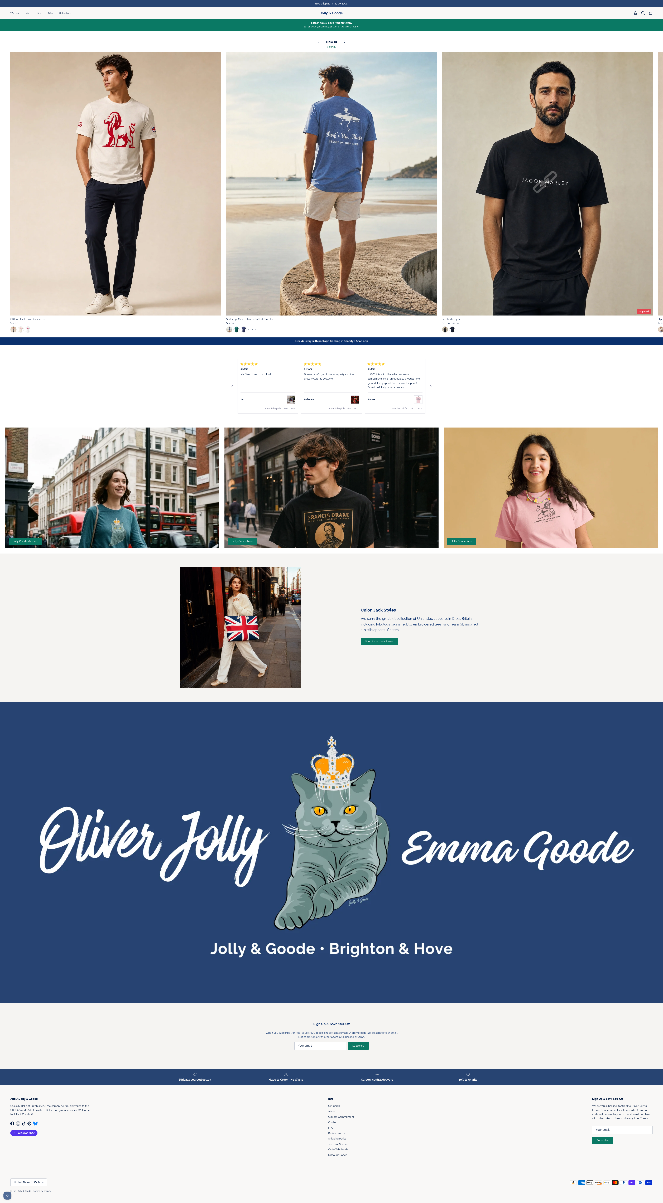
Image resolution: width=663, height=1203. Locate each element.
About (331, 1111)
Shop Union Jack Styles (379, 641)
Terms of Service (338, 1144)
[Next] (431, 386)
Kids (39, 13)
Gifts (50, 13)
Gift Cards (334, 1106)
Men (28, 13)
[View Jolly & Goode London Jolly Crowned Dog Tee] (418, 399)
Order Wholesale (338, 1149)
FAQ (330, 1127)
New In (331, 42)
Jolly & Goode (24, 1191)
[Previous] (232, 386)
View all (331, 46)
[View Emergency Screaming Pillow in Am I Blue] (291, 399)
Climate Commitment (341, 1116)
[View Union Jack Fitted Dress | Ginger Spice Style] (355, 399)
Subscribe (358, 1045)
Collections (65, 13)
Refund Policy (336, 1133)
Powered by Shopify (41, 1191)
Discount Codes (337, 1155)
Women (14, 13)
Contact (333, 1122)
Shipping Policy (337, 1138)
